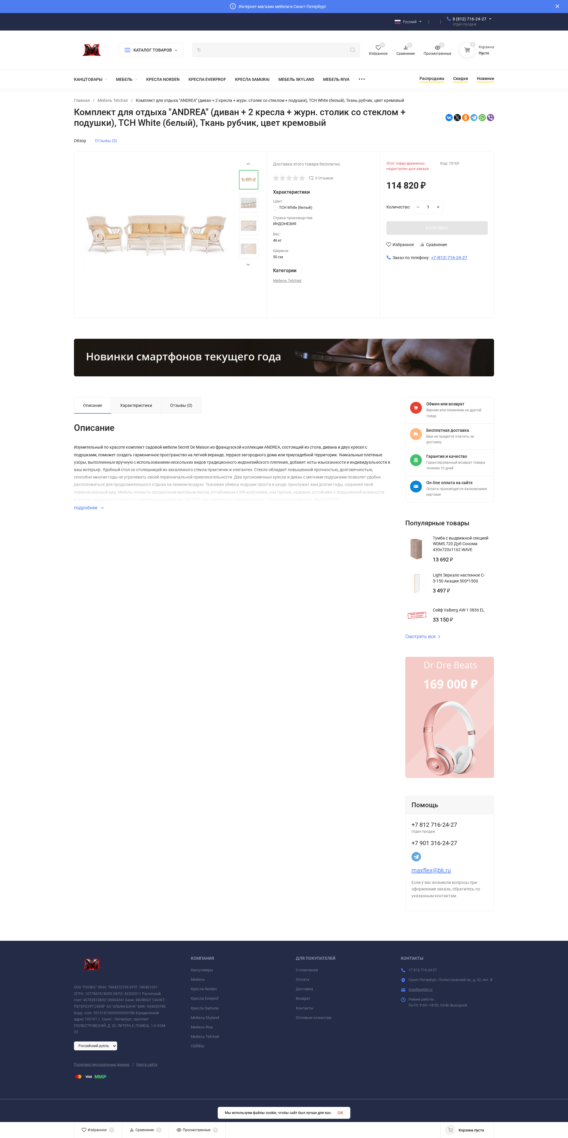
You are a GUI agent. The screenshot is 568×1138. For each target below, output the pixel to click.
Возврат (303, 998)
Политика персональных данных (102, 1064)
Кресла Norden (204, 989)
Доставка (304, 989)
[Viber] (490, 117)
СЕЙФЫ (197, 1046)
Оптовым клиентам (314, 1017)
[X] (457, 117)
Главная (82, 100)
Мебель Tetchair (113, 100)
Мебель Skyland (205, 1017)
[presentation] (98, 235)
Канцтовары (202, 970)
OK (340, 1112)
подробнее (86, 508)
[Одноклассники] (465, 117)
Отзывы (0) (106, 141)
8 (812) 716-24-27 (469, 19)
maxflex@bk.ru (431, 870)
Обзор (80, 141)
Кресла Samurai (205, 1008)
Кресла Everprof (205, 998)
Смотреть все (420, 636)
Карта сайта (146, 1064)
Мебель (198, 979)
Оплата (302, 979)
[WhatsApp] (482, 117)
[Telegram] (473, 117)
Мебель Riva (202, 1027)
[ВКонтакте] (449, 117)
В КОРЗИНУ (437, 228)
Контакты (304, 1008)
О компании (307, 970)
